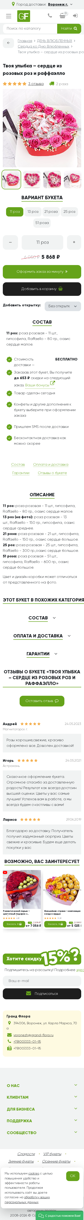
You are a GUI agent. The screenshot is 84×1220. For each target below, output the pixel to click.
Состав (18, 465)
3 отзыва (36, 84)
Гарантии (20, 473)
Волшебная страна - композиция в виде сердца (62, 912)
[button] (59, 1215)
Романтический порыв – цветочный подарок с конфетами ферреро (16, 913)
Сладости (26, 1154)
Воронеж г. (58, 5)
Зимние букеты (21, 1162)
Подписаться (46, 994)
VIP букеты (52, 1154)
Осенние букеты (56, 1162)
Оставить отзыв (39, 701)
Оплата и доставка (50, 465)
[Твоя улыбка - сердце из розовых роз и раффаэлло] (11, 179)
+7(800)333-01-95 (27, 1041)
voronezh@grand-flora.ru (33, 1035)
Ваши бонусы (37, 386)
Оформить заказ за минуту (40, 272)
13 (58, 918)
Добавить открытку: (22, 305)
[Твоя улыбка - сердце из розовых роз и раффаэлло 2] (32, 179)
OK (72, 1176)
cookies (33, 1173)
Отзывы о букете (52, 473)
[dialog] (50, 16)
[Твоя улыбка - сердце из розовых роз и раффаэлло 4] (72, 179)
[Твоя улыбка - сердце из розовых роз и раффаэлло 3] (52, 179)
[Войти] (75, 16)
